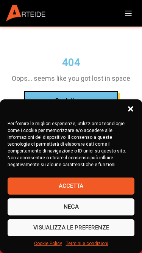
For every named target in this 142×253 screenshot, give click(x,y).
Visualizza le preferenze (71, 227)
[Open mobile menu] (128, 13)
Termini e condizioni (87, 243)
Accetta (71, 185)
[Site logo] (28, 13)
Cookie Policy (48, 243)
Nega (71, 206)
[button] (130, 109)
